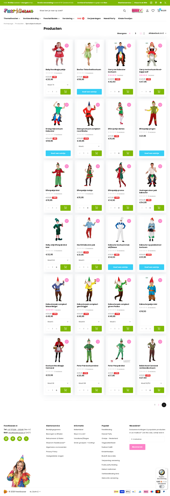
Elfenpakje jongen (147, 129)
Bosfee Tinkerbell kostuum (89, 69)
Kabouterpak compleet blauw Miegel (56, 305)
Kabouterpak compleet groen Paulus (118, 305)
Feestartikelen (50, 18)
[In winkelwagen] (65, 92)
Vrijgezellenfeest (108, 443)
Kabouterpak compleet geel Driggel (87, 305)
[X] (165, 3)
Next (164, 405)
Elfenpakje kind (52, 190)
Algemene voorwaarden (56, 447)
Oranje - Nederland (110, 438)
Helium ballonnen (109, 469)
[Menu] (166, 469)
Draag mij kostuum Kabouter (54, 130)
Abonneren (137, 447)
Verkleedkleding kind (110, 473)
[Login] (147, 10)
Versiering (67, 18)
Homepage (8, 23)
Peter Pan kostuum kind (87, 366)
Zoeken (124, 11)
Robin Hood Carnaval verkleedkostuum (148, 367)
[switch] (161, 486)
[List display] (144, 33)
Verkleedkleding (31, 18)
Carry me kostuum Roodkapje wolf (150, 70)
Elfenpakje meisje (85, 190)
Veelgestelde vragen (55, 456)
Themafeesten (11, 18)
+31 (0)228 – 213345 (15, 429)
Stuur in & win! (79, 434)
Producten (19, 23)
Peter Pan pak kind (116, 366)
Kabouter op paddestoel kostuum (150, 246)
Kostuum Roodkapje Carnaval (55, 367)
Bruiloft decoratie (109, 456)
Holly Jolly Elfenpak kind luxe (56, 246)
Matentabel (78, 429)
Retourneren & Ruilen (54, 438)
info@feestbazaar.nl (16, 433)
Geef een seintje (89, 92)
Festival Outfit (107, 447)
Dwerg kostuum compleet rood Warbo (88, 130)
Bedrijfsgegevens (53, 429)
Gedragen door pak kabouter (148, 191)
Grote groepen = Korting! (84, 443)
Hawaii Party (109, 18)
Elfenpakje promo (116, 190)
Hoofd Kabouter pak (86, 245)
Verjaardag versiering (111, 460)
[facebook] (161, 3)
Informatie (79, 426)
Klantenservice (53, 426)
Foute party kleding (109, 465)
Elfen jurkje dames (116, 129)
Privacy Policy (51, 451)
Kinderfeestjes (125, 18)
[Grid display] (141, 33)
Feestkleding (107, 429)
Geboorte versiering (110, 478)
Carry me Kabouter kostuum (116, 70)
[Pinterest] (156, 3)
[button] (119, 92)
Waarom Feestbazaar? (55, 443)
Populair (105, 426)
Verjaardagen (94, 18)
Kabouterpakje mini (148, 304)
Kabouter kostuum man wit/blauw (119, 246)
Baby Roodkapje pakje (55, 69)
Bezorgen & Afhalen (54, 434)
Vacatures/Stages (81, 438)
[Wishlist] (152, 10)
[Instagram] (151, 3)
